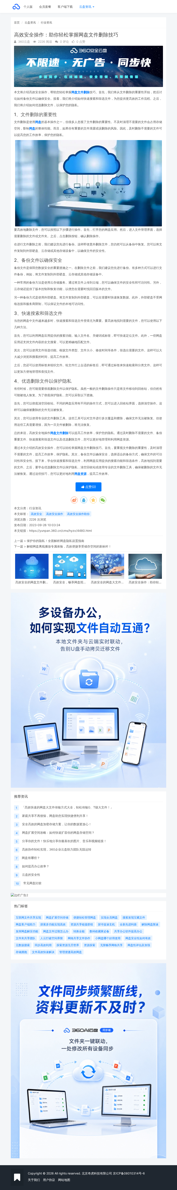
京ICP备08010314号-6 (129, 1173)
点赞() (90, 487)
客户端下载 (65, 6)
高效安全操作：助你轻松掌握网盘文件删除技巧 (145, 582)
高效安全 (36, 514)
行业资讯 (46, 22)
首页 (17, 22)
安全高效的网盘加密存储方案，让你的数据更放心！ (57, 824)
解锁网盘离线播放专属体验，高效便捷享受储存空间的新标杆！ (69, 546)
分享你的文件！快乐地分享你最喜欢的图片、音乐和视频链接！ (64, 841)
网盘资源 (80, 473)
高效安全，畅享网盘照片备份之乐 (69, 582)
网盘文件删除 (80, 92)
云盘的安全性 (31, 874)
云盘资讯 (85, 6)
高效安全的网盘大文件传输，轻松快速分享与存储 (107, 582)
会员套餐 (45, 6)
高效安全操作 (54, 514)
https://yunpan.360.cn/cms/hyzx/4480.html (60, 530)
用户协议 (49, 1180)
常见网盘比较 (32, 883)
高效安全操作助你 (78, 514)
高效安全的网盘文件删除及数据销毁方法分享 (32, 582)
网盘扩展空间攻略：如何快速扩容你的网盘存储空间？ (58, 832)
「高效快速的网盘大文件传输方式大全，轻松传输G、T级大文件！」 (67, 807)
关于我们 (34, 1180)
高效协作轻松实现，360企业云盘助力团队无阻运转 (56, 849)
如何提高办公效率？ (35, 866)
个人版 (28, 6)
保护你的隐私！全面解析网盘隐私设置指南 (55, 541)
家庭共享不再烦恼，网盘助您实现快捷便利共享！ (55, 816)
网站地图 (64, 1180)
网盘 (38, 122)
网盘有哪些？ (31, 858)
